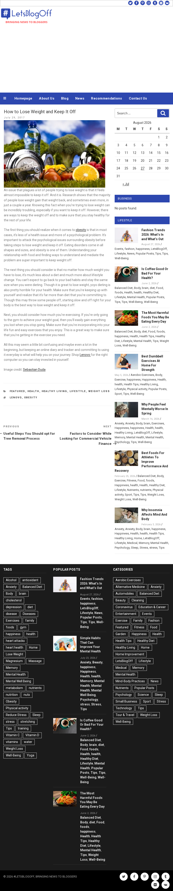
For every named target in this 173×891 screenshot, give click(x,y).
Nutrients (133, 490)
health (138, 292)
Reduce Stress (16, 715)
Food (159, 288)
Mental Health (136, 297)
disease (11, 614)
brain (145, 288)
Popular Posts (145, 253)
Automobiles (125, 593)
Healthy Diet (151, 292)
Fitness (131, 480)
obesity (81, 230)
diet (152, 288)
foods (119, 292)
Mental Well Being (18, 681)
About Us (46, 98)
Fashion (153, 620)
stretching (27, 721)
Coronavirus (124, 607)
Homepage (23, 98)
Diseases (29, 614)
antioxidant (30, 580)
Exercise (120, 379)
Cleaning (138, 600)
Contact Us (138, 98)
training (23, 728)
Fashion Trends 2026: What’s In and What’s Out (153, 234)
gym (23, 627)
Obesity (31, 397)
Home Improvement (130, 654)
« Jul (126, 184)
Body (137, 288)
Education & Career (152, 607)
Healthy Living (54, 391)
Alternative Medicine (130, 587)
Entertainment (126, 614)
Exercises (158, 423)
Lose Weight (14, 654)
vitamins (12, 742)
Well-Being (122, 258)
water (28, 742)
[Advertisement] (86, 58)
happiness (143, 248)
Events (119, 248)
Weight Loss (99, 391)
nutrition (12, 694)
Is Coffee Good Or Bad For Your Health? (154, 273)
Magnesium (14, 661)
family (29, 620)
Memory (120, 437)
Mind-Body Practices (130, 681)
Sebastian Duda (34, 369)
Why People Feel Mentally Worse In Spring (154, 409)
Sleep (134, 547)
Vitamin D (32, 735)
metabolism (14, 688)
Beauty (97, 662)
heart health (14, 647)
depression (14, 607)
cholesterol (14, 600)
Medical (132, 543)
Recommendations (106, 98)
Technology (124, 708)
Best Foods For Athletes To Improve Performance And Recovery (141, 461)
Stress (144, 547)
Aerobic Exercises (142, 375)
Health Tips (146, 336)
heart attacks (15, 641)
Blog (64, 98)
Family (138, 620)
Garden (121, 634)
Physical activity (137, 389)
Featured (17, 391)
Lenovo (85, 355)
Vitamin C (13, 735)
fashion (129, 248)
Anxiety (119, 423)
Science (143, 694)
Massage (35, 661)
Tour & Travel (125, 715)
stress (153, 547)
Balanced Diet (124, 288)
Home (138, 538)
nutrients (145, 490)
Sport (118, 393)
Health (33, 391)
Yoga (30, 755)
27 (142, 168)
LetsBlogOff (159, 248)
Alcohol (11, 580)
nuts (27, 694)
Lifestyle (78, 391)
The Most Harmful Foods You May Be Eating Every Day (155, 317)
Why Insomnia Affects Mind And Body (154, 514)
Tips (158, 253)
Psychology (122, 442)
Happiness (149, 379)
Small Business (126, 701)
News (79, 98)
